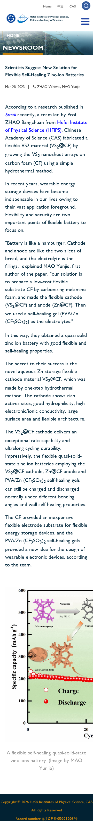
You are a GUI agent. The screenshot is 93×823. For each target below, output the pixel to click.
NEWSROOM (23, 47)
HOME (13, 35)
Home (47, 6)
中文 (60, 6)
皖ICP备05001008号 (60, 818)
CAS (72, 6)
